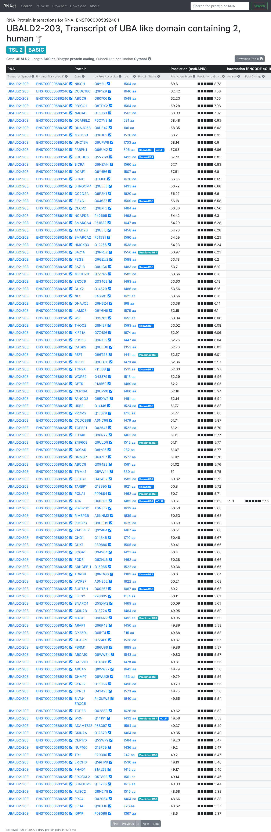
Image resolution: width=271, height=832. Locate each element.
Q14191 (100, 718)
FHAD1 (80, 769)
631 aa (128, 120)
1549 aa (129, 98)
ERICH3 (81, 762)
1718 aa (129, 413)
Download (78, 6)
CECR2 (80, 208)
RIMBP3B (82, 515)
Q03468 (101, 281)
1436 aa (129, 747)
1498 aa (129, 215)
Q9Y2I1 (100, 84)
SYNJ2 (80, 684)
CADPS (80, 347)
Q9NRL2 (101, 252)
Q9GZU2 (101, 259)
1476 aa (129, 420)
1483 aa (129, 267)
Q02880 (101, 711)
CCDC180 (82, 91)
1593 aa (129, 325)
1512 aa (129, 442)
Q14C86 (100, 662)
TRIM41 (80, 471)
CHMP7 (81, 676)
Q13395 (100, 486)
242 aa (129, 755)
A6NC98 (101, 420)
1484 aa (129, 208)
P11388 (100, 369)
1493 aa (129, 186)
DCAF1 (80, 171)
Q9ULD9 (101, 442)
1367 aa (129, 813)
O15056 (100, 684)
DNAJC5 (81, 303)
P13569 (100, 384)
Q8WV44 (101, 471)
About (95, 6)
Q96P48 (101, 625)
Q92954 (101, 799)
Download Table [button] (248, 59)
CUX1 (79, 545)
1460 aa (129, 391)
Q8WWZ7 (101, 669)
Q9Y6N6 (101, 310)
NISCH (80, 84)
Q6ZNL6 (101, 559)
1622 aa (129, 581)
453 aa (129, 676)
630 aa (129, 471)
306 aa (129, 149)
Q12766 (100, 245)
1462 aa (129, 435)
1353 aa (129, 347)
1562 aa (129, 113)
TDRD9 (80, 574)
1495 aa (129, 157)
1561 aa (129, 777)
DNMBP (81, 457)
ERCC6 (80, 281)
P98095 (100, 596)
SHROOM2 (83, 784)
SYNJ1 (80, 691)
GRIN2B (81, 611)
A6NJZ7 (100, 508)
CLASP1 (81, 640)
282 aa (129, 450)
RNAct (9, 5)
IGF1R (79, 813)
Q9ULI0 (100, 230)
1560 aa (129, 164)
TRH (78, 755)
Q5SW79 (101, 740)
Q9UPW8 (101, 142)
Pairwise (42, 6)
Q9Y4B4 (100, 530)
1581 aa (129, 464)
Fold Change (253, 76)
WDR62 (81, 376)
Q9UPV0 (101, 391)
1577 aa (129, 457)
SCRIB (79, 179)
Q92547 (100, 428)
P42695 (100, 215)
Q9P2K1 (100, 193)
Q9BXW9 (101, 398)
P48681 (100, 296)
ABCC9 (80, 98)
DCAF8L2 (82, 120)
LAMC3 (81, 310)
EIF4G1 (80, 201)
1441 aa (129, 354)
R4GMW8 (101, 698)
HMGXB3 (82, 245)
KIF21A (80, 332)
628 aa (129, 806)
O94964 (101, 552)
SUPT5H (81, 589)
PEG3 (79, 259)
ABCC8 (80, 464)
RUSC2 (80, 791)
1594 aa (129, 106)
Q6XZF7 (100, 457)
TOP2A (80, 369)
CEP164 (81, 391)
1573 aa (129, 691)
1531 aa (129, 369)
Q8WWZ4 (102, 654)
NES (78, 296)
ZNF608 (81, 442)
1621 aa (129, 296)
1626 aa (129, 711)
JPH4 (79, 806)
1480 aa (129, 384)
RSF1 (78, 354)
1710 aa (129, 537)
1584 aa (129, 740)
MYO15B (81, 135)
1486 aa (129, 289)
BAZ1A (80, 252)
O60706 (100, 98)
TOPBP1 (81, 428)
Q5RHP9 (101, 762)
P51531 (100, 237)
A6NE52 (101, 581)
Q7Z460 (100, 640)
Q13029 (100, 413)
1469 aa (129, 603)
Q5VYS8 (101, 157)
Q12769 (100, 747)
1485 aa (129, 501)
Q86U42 (101, 149)
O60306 (101, 501)
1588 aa (129, 259)
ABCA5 (80, 669)
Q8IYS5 (100, 450)
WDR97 (80, 581)
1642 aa (129, 669)
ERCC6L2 (82, 777)
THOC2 (80, 325)
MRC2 (79, 362)
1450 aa (129, 625)
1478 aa (129, 662)
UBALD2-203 (18, 84)
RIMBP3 (81, 523)
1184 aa (129, 596)
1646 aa (129, 91)
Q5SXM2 (101, 603)
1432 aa (129, 718)
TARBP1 (81, 486)
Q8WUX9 (101, 676)
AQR (78, 501)
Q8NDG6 (101, 574)
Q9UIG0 (100, 267)
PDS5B (80, 340)
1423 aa (129, 552)
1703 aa (129, 142)
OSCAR (80, 450)
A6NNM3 (101, 515)
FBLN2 (80, 596)
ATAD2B (81, 230)
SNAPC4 (81, 603)
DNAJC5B (83, 128)
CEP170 (81, 740)
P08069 (100, 813)
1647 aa (129, 223)
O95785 (100, 318)
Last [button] (156, 823)
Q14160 (100, 179)
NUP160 (81, 747)
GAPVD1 (81, 662)
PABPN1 (81, 149)
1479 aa (129, 362)
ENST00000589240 (52, 84)
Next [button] (145, 823)
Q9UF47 (101, 128)
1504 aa (129, 84)
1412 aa (129, 769)
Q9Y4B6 (100, 171)
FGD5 (79, 559)
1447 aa (129, 340)
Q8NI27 (100, 325)
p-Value (231, 76)
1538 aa (129, 245)
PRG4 (79, 799)
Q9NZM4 (101, 164)
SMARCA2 (83, 237)
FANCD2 (81, 398)
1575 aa (129, 310)
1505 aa (129, 545)
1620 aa (129, 193)
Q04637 (100, 201)
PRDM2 (80, 413)
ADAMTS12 (83, 725)
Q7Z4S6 (100, 332)
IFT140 (80, 435)
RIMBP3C (82, 508)
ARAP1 (80, 625)
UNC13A (81, 142)
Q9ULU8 (101, 347)
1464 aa (129, 733)
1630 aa (129, 179)
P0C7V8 (101, 120)
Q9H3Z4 (101, 303)
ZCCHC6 (82, 157)
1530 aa (129, 135)
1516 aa (129, 791)
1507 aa (129, 171)
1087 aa (129, 589)
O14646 (100, 537)
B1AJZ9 (100, 769)
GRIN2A (81, 733)
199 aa (128, 128)
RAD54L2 (82, 530)
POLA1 (80, 493)
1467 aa (129, 530)
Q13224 (100, 611)
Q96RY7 (101, 435)
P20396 (100, 755)
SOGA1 (80, 552)
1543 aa (129, 654)
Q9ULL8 (101, 186)
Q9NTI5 (100, 340)
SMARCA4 (83, 223)
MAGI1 (79, 618)
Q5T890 (101, 777)
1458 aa (129, 230)
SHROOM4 (83, 186)
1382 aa (129, 574)
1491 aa (129, 618)
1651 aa (129, 318)
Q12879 (100, 733)
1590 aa (129, 237)
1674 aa (129, 332)
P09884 (100, 493)
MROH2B (82, 274)
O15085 (100, 567)
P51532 (100, 223)
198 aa (128, 303)
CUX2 (79, 289)
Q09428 (101, 464)
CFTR (79, 384)
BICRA (79, 164)
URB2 (79, 406)
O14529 (100, 289)
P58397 (100, 725)
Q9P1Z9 (100, 91)
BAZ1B (80, 267)
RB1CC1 (81, 106)
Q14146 (100, 406)
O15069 (100, 113)
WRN (78, 718)
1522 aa (129, 428)
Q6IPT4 (100, 633)
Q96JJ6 (100, 806)
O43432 (101, 479)
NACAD (81, 113)
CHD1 (79, 537)
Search (26, 6)
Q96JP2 (100, 135)
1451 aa (129, 398)
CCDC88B (83, 420)
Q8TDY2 (101, 106)
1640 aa (129, 698)
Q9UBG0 (101, 362)
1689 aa (129, 647)
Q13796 (100, 784)
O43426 (101, 691)
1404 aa (129, 799)
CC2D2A (82, 193)
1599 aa (129, 201)
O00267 (100, 589)
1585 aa (129, 274)
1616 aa (129, 784)
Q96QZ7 (101, 618)
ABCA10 (81, 654)
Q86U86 (101, 647)
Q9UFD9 (101, 523)
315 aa (128, 633)
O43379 (100, 376)
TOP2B (80, 711)
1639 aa (129, 508)
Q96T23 (101, 354)
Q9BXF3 (100, 208)
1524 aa (129, 406)
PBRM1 (80, 647)
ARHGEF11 (83, 567)
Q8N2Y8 (101, 791)
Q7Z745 (100, 274)
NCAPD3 (82, 215)
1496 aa (129, 684)
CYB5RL (81, 633)
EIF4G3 (80, 479)
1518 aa (129, 376)
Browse (58, 6)
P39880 (100, 545)
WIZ (78, 318)
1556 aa (129, 252)
